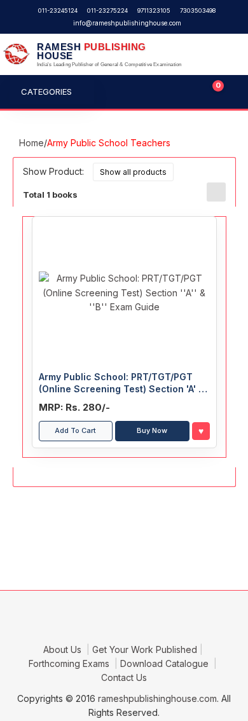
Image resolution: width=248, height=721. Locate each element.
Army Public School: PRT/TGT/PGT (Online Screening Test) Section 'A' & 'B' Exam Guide (122, 383)
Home (31, 142)
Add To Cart (75, 430)
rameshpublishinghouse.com (157, 698)
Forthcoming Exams (70, 663)
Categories (46, 91)
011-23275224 (107, 10)
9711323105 (153, 10)
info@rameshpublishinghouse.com (127, 23)
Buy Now (152, 430)
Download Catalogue (165, 663)
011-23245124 (58, 10)
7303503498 (198, 10)
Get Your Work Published (144, 649)
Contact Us (124, 677)
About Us (63, 649)
